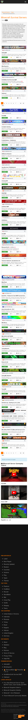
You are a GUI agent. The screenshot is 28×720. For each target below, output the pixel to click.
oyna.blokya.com (7, 293)
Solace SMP (4, 502)
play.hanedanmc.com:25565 (10, 413)
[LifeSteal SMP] (14, 201)
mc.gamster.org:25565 (9, 400)
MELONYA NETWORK (7, 336)
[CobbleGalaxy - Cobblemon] (14, 134)
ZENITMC (4, 193)
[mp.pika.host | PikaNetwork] (14, 162)
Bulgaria (6, 627)
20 (11, 339)
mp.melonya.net (7, 333)
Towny (6, 608)
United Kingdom (8, 633)
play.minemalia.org (8, 306)
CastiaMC (3, 483)
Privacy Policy (8, 656)
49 (20, 103)
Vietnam (6, 630)
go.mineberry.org (7, 320)
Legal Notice (15, 718)
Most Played (7, 561)
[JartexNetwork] (14, 343)
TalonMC (4, 389)
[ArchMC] (14, 228)
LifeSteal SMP (5, 206)
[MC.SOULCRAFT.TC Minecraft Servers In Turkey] (14, 424)
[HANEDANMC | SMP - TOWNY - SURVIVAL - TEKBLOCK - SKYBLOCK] (14, 410)
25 (11, 393)
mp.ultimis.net (7, 50)
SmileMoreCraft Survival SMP (9, 80)
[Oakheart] (14, 88)
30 (11, 447)
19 (11, 327)
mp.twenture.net (7, 258)
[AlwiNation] (14, 214)
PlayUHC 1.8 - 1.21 (6, 520)
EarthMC (4, 115)
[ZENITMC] (14, 187)
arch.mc (6, 231)
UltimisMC (4, 52)
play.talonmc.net (7, 386)
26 (11, 407)
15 (11, 265)
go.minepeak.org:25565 (9, 279)
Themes (6, 581)
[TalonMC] (14, 383)
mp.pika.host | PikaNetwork (9, 167)
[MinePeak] (14, 276)
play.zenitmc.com (7, 190)
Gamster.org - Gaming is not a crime (11, 402)
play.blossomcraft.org (8, 244)
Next (3, 105)
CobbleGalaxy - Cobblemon (9, 140)
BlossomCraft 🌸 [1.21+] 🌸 (9, 247)
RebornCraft (5, 362)
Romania (6, 619)
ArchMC (4, 233)
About (5, 642)
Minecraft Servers (6, 12)
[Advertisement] (14, 7)
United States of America (11, 614)
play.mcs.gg (6, 63)
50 (23, 103)
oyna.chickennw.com (8, 178)
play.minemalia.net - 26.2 (8, 309)
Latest (5, 559)
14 (11, 251)
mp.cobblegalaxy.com (8, 137)
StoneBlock (7, 594)
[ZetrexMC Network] (14, 370)
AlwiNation (4, 220)
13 (11, 238)
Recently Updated (9, 564)
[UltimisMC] (14, 47)
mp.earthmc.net (7, 113)
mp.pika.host (7, 165)
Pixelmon (6, 586)
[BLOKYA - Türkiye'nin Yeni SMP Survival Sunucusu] (14, 290)
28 (11, 434)
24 (11, 380)
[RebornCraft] (14, 356)
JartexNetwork (5, 348)
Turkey (6, 622)
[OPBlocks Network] (14, 148)
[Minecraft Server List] (2, 1)
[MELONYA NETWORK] (14, 330)
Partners (6, 650)
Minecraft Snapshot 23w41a (12, 687)
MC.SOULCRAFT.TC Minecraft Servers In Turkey (14, 429)
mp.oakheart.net (7, 91)
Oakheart (4, 93)
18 (11, 313)
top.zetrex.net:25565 (8, 373)
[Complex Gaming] (14, 121)
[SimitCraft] (14, 437)
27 (11, 420)
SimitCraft (4, 443)
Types (12, 12)
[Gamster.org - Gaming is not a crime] (14, 397)
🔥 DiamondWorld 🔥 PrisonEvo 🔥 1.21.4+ (14, 671)
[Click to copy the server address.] (24, 50)
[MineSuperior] (14, 60)
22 (11, 353)
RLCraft (6, 592)
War (5, 597)
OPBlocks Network (6, 154)
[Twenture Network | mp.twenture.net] (14, 255)
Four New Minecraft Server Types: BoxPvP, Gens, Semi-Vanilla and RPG (15, 684)
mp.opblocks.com (8, 151)
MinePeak (4, 282)
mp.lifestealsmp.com (8, 204)
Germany (6, 636)
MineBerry (4, 322)
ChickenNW (5, 181)
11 (11, 224)
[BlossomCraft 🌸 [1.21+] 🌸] (14, 241)
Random (6, 567)
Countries (7, 570)
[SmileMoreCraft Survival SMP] (14, 74)
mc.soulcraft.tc (7, 427)
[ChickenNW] (14, 175)
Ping (5, 575)
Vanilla (6, 603)
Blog (5, 648)
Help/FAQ (7, 658)
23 (11, 366)
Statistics (6, 645)
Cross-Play (7, 600)
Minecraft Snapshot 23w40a (12, 690)
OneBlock (7, 589)
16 (11, 286)
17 (11, 300)
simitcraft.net (7, 440)
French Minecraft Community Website (15, 696)
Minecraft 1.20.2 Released (12, 693)
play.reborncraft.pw (8, 359)
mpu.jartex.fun (7, 346)
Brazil (5, 625)
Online (5, 57)
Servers (4, 20)
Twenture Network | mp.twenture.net (11, 260)
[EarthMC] (14, 110)
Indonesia (7, 617)
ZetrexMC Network (6, 375)
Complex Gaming (6, 127)
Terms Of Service (9, 653)
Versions (6, 572)
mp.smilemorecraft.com (9, 77)
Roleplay (6, 605)
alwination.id (6, 217)
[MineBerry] (14, 317)
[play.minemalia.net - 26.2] (14, 303)
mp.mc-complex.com (8, 124)
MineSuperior (5, 66)
